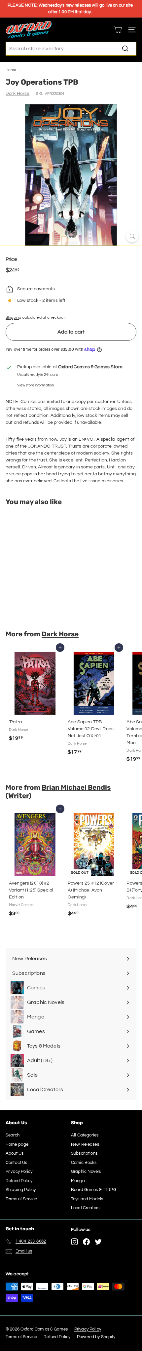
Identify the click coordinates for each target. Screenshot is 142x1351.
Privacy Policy (19, 1171)
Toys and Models (87, 1199)
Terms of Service (21, 1199)
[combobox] (71, 49)
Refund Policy (19, 1180)
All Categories (84, 1135)
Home (11, 70)
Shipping (13, 317)
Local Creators (85, 1208)
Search (12, 1135)
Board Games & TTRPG (93, 1189)
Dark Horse (17, 93)
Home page (17, 1144)
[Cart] (117, 29)
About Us (14, 1153)
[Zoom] (132, 236)
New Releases (85, 1144)
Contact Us (16, 1162)
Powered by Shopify (96, 1336)
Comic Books (84, 1162)
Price (11, 259)
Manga (78, 1180)
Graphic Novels (86, 1171)
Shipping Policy (21, 1189)
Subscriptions (84, 1153)
